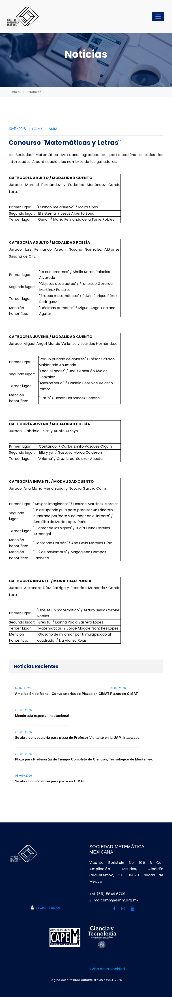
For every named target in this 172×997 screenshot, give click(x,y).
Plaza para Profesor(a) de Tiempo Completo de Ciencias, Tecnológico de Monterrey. (84, 759)
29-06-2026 (23, 710)
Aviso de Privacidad (107, 968)
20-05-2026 (23, 754)
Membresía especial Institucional (42, 715)
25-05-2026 (23, 732)
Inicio (15, 92)
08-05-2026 (23, 775)
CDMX (37, 128)
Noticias (35, 92)
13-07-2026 (118, 688)
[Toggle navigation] (158, 16)
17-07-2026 (23, 688)
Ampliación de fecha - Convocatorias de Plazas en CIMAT (62, 694)
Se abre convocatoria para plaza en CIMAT (50, 781)
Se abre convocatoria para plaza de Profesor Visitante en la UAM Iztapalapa (77, 737)
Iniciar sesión (48, 907)
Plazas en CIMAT (124, 694)
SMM (53, 128)
